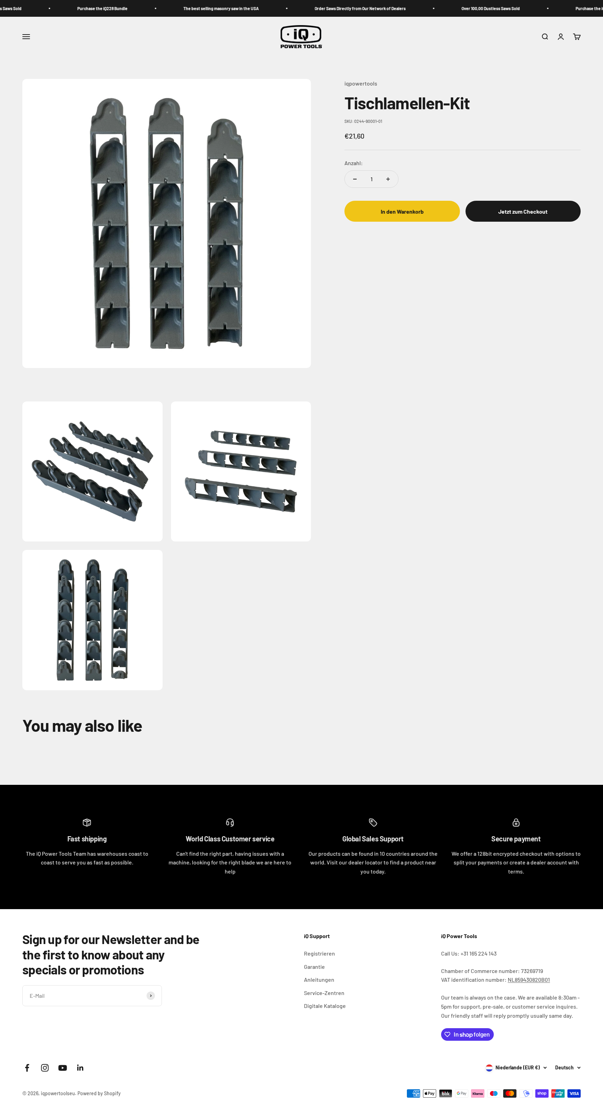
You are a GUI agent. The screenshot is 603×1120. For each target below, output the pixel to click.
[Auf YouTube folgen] (62, 1068)
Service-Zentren (324, 992)
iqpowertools (360, 83)
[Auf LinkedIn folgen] (80, 1068)
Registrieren (319, 953)
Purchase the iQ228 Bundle (74, 8)
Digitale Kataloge (325, 1005)
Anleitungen (319, 979)
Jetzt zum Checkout (523, 211)
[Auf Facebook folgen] (27, 1068)
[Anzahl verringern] (355, 179)
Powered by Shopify (99, 1093)
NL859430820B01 (529, 979)
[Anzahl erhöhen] (388, 179)
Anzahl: (353, 163)
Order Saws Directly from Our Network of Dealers (332, 8)
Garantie (314, 966)
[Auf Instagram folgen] (45, 1068)
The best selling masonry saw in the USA (193, 8)
